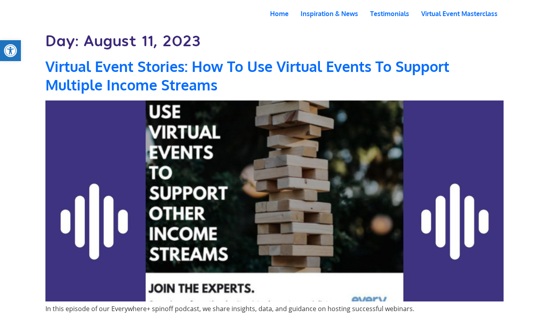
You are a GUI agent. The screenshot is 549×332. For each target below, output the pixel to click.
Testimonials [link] (389, 14)
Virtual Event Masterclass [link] (459, 14)
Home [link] (279, 14)
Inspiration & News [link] (329, 14)
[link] (10, 50)
